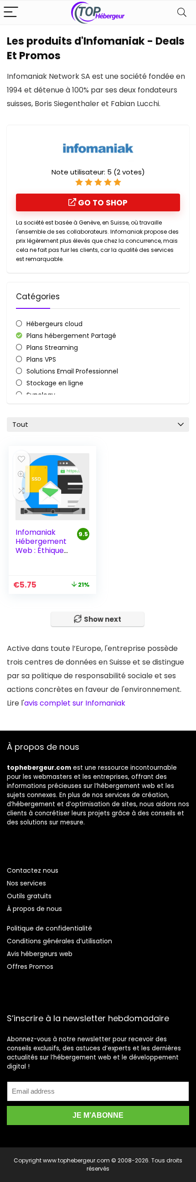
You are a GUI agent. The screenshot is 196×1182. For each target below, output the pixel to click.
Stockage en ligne (54, 383)
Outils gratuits (29, 896)
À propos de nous (34, 908)
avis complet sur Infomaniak (74, 703)
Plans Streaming (52, 347)
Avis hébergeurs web (39, 953)
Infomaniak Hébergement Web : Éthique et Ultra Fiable (41, 546)
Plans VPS (41, 359)
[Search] (182, 12)
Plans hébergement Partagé (71, 335)
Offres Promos (30, 966)
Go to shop (102, 202)
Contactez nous (32, 870)
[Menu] (11, 12)
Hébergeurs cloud (54, 323)
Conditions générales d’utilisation (59, 941)
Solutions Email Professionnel (72, 371)
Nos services (26, 883)
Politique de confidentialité (49, 928)
